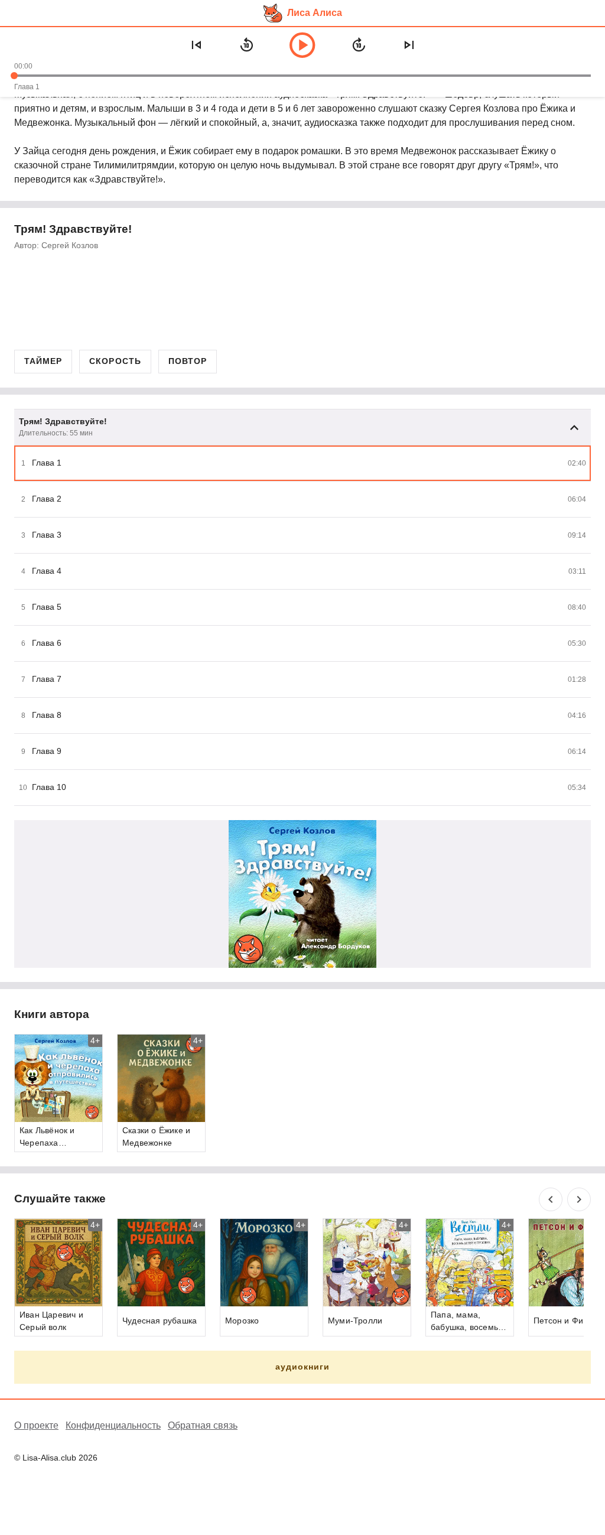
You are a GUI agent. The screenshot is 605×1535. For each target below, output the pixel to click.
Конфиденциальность (113, 1425)
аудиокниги (302, 1366)
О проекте (36, 1425)
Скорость (115, 361)
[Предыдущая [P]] (196, 45)
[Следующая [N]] (409, 45)
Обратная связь (203, 1425)
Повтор (187, 361)
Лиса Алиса (314, 13)
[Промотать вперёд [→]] (358, 45)
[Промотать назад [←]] (246, 45)
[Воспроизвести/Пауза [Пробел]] (302, 45)
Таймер (43, 361)
